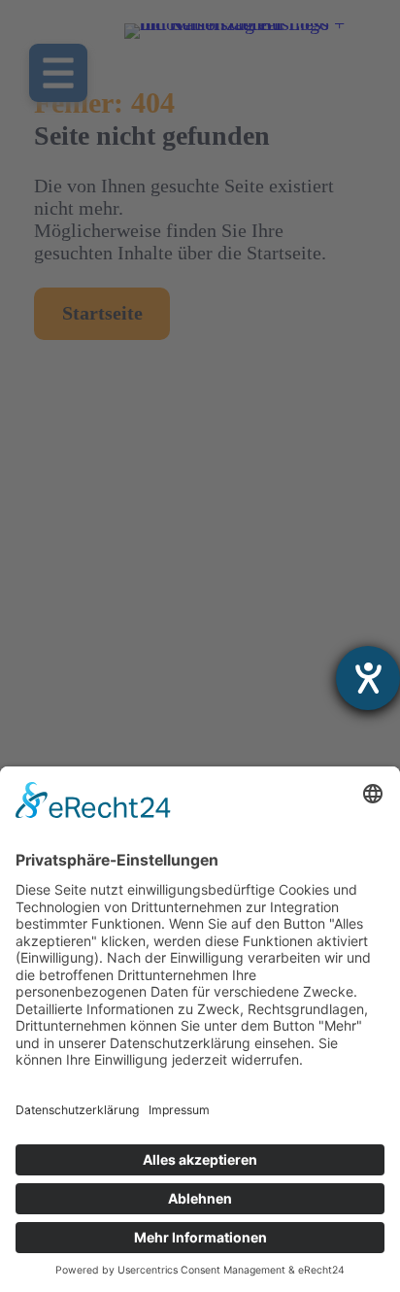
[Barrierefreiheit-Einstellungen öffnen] (368, 678)
